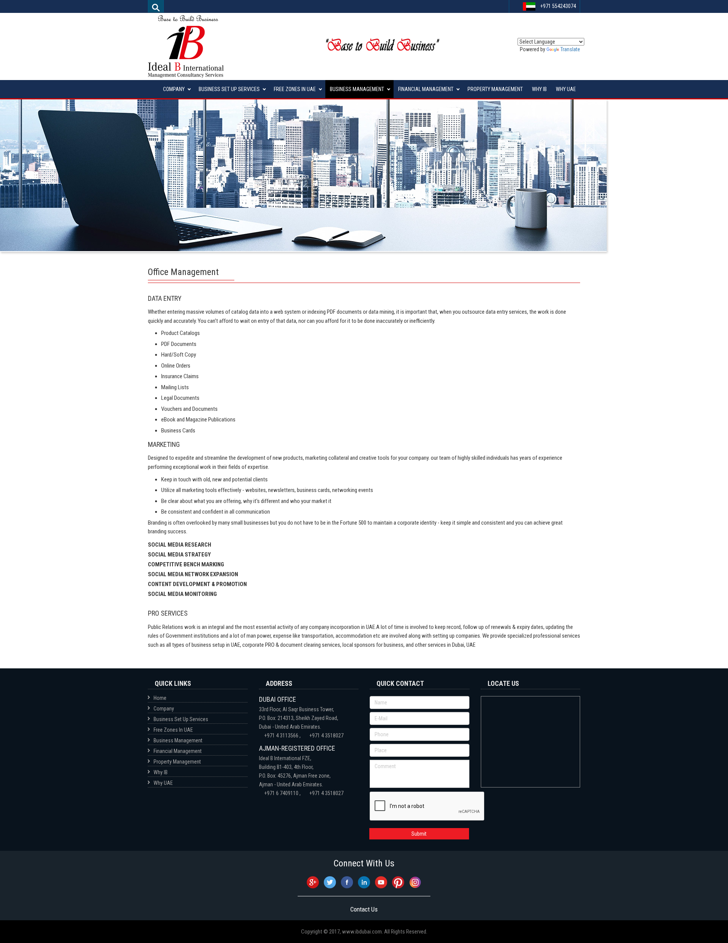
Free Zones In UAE (295, 89)
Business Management (357, 89)
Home (160, 698)
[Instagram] (415, 882)
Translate (570, 49)
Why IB (539, 89)
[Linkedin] (364, 882)
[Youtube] (381, 882)
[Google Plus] (313, 882)
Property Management (495, 89)
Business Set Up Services (229, 89)
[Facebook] (347, 882)
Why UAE (566, 89)
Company (174, 89)
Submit (419, 834)
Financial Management (425, 89)
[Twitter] (330, 882)
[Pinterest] (398, 882)
